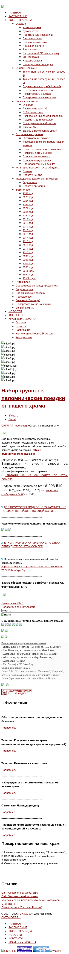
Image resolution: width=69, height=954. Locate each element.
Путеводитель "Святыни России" (21, 907)
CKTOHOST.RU (11, 917)
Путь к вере (23, 282)
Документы (29, 127)
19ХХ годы (29, 278)
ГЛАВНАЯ (14, 12)
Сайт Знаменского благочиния (19, 896)
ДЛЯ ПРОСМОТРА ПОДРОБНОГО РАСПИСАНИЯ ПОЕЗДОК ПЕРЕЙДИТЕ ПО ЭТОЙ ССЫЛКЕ (33, 509)
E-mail (12, 419)
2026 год (28, 193)
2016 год (28, 230)
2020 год (28, 215)
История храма (32, 27)
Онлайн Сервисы (26, 68)
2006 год (28, 267)
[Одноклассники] (9, 624)
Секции (27, 171)
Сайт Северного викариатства (19, 892)
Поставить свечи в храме (38, 90)
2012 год (28, 245)
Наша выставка (32, 60)
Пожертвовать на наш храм (39, 97)
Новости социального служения (42, 149)
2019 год (28, 219)
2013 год (28, 241)
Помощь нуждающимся (37, 160)
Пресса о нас (24, 296)
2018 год (28, 222)
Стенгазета (8, 903)
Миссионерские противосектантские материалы (30, 900)
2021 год (28, 211)
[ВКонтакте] (6, 624)
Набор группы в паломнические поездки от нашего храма (33, 397)
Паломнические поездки (30, 293)
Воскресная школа (27, 101)
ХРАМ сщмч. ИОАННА (22, 318)
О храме (21, 23)
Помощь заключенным (36, 156)
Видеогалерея (24, 289)
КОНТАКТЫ (15, 315)
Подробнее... (9, 727)
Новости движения (34, 186)
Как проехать (24, 337)
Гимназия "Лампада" (28, 300)
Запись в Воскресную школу (40, 130)
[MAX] (2, 624)
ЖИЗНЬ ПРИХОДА (20, 20)
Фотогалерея (23, 189)
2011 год (28, 248)
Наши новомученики (35, 42)
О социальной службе (36, 138)
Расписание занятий (35, 108)
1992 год (28, 274)
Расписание (23, 329)
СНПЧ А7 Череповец (14, 425)
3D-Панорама (31, 56)
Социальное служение (29, 134)
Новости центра (32, 175)
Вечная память (25, 307)
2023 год (28, 204)
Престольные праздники (38, 34)
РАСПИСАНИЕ (17, 16)
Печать (13, 415)
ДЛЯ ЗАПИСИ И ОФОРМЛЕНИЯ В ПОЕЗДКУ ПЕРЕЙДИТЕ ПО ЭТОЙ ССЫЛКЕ (30, 544)
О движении (30, 182)
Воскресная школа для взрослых (43, 116)
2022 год (28, 208)
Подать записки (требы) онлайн (42, 86)
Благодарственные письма (39, 163)
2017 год (28, 226)
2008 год (28, 259)
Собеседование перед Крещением (37, 285)
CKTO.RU (26, 913)
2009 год (28, 256)
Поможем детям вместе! (37, 152)
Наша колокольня (33, 45)
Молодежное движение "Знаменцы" (37, 178)
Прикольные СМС (12, 603)
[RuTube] (13, 624)
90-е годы (28, 270)
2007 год (28, 263)
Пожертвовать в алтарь (37, 93)
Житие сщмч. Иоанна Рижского (34, 333)
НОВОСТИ (15, 311)
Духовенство (30, 31)
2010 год (28, 252)
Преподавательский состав (39, 123)
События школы (33, 112)
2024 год (28, 200)
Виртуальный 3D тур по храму (41, 53)
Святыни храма (32, 38)
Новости (21, 326)
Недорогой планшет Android (18, 606)
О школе (28, 104)
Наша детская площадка (38, 64)
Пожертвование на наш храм (33, 304)
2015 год (28, 234)
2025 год (28, 197)
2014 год (28, 237)
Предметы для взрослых (38, 119)
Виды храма (30, 49)
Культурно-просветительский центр (37, 167)
